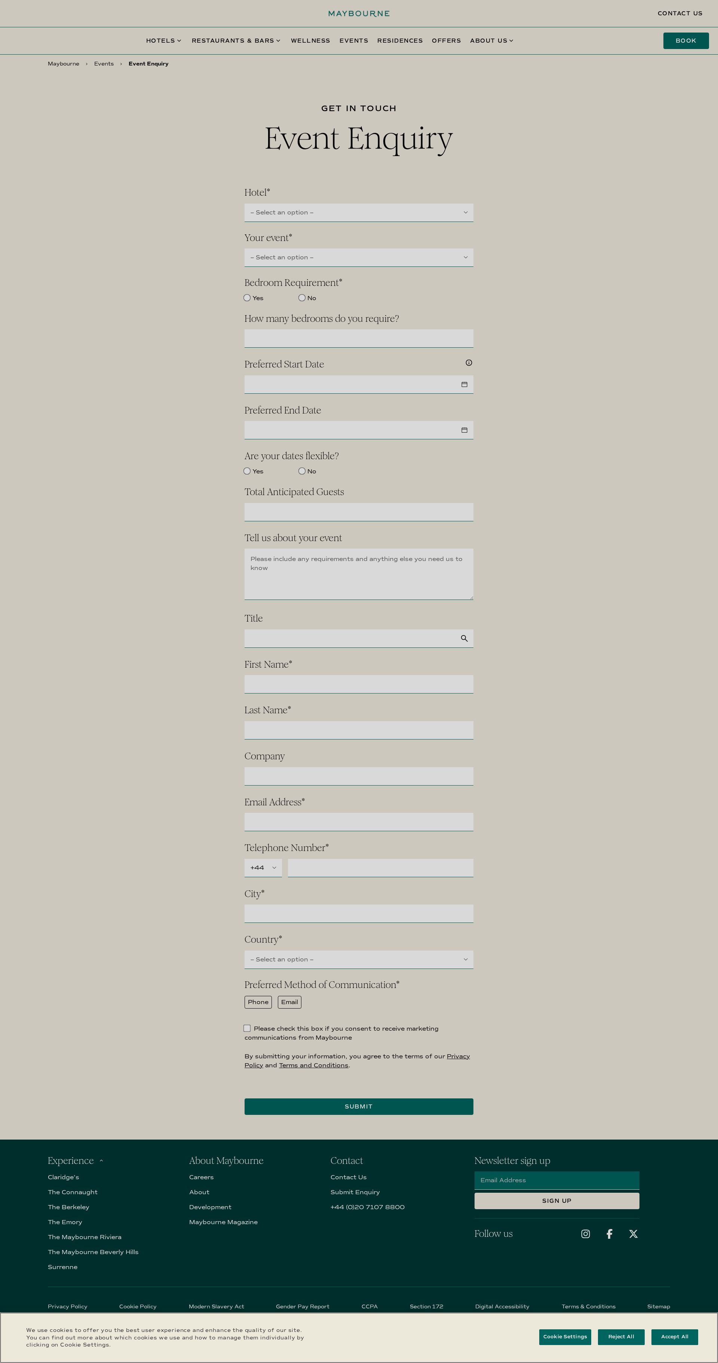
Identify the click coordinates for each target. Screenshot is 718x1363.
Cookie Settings (565, 1337)
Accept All (674, 1337)
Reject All (621, 1337)
